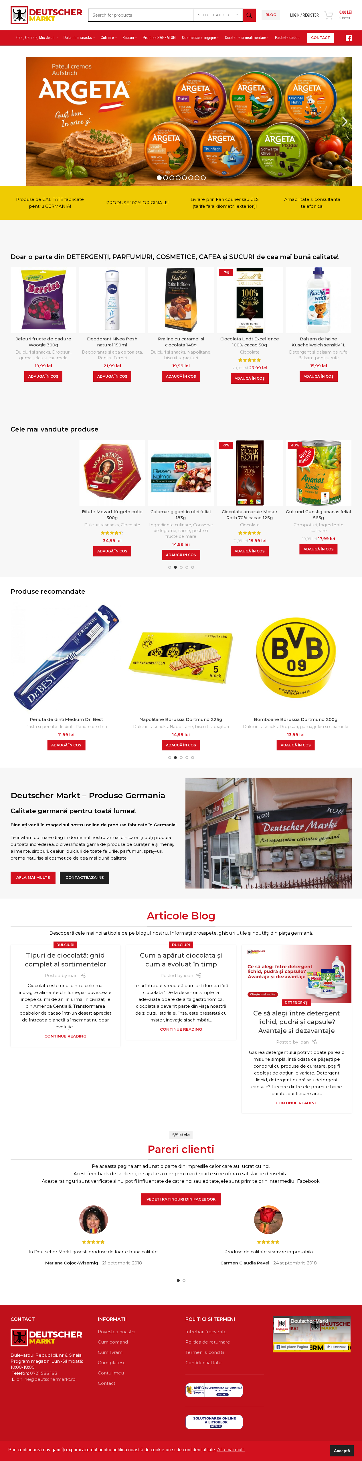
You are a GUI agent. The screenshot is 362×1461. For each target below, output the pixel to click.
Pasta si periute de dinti (24, 726)
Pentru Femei (112, 357)
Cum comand (113, 1342)
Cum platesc (112, 1362)
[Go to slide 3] (181, 567)
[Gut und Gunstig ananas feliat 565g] (303, 473)
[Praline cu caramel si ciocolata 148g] (181, 300)
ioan (73, 975)
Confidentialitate (203, 1362)
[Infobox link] (346, 38)
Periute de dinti (66, 726)
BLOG (271, 15)
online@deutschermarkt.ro (46, 1379)
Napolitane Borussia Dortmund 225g (155, 719)
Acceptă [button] (342, 1450)
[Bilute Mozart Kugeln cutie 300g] (97, 473)
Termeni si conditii (204, 1352)
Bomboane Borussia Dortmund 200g (270, 719)
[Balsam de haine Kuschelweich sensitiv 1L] (318, 300)
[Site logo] (46, 14)
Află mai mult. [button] (231, 1449)
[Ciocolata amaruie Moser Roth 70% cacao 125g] (235, 473)
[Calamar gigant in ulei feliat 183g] (166, 473)
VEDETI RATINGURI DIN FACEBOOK (181, 1199)
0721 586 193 (43, 1373)
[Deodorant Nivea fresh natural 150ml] (112, 300)
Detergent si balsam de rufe (318, 352)
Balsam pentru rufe (318, 357)
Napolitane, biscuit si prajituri (187, 355)
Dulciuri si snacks (32, 352)
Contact (106, 1383)
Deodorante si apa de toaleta (112, 352)
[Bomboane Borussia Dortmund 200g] (270, 658)
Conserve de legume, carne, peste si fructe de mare (168, 530)
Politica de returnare (207, 1342)
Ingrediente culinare (155, 524)
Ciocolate (250, 352)
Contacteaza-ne (85, 877)
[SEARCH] (249, 15)
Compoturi (290, 524)
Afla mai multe (33, 877)
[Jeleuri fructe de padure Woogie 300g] (43, 300)
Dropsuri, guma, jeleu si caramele (45, 355)
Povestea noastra (116, 1331)
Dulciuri (65, 945)
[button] (43, 376)
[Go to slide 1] (169, 567)
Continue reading (65, 1036)
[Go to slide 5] (192, 567)
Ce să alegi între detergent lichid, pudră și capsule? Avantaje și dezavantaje (296, 1022)
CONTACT (320, 38)
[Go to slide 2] (175, 567)
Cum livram (110, 1352)
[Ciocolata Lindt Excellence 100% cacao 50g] (250, 300)
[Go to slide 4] (186, 567)
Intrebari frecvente (206, 1331)
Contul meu (111, 1373)
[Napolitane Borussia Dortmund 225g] (156, 658)
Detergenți (296, 1003)
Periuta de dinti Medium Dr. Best (41, 719)
